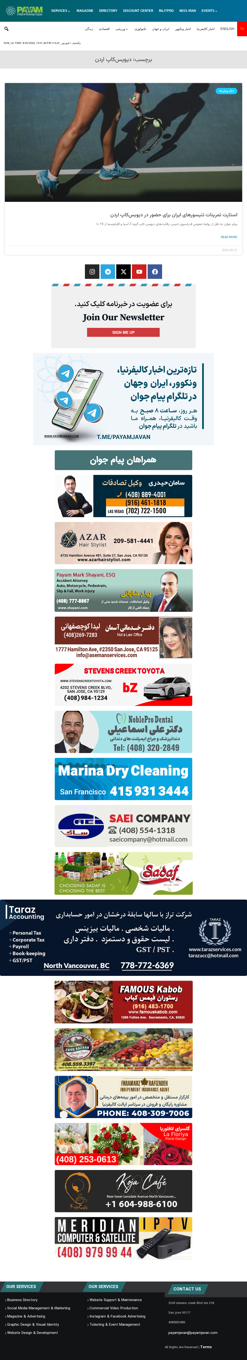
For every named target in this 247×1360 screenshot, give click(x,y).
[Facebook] (155, 271)
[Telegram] (108, 271)
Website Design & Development (32, 1333)
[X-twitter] (123, 271)
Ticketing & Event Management (114, 1325)
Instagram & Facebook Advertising (117, 1316)
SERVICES (59, 11)
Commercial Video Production (113, 1308)
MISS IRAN (187, 11)
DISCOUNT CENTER (138, 11)
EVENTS (208, 11)
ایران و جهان (160, 29)
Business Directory (22, 1300)
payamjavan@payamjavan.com (193, 1333)
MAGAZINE (85, 11)
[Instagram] (92, 271)
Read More (229, 237)
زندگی (89, 29)
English (227, 29)
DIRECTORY (108, 11)
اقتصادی (104, 29)
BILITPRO (166, 11)
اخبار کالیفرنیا (206, 29)
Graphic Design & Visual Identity (33, 1325)
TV (242, 29)
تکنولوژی (140, 29)
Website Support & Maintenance (115, 1300)
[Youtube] (139, 271)
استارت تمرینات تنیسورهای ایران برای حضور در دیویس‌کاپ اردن (173, 215)
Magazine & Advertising (26, 1316)
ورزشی (120, 29)
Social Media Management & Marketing (38, 1308)
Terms (206, 1347)
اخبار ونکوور (183, 29)
